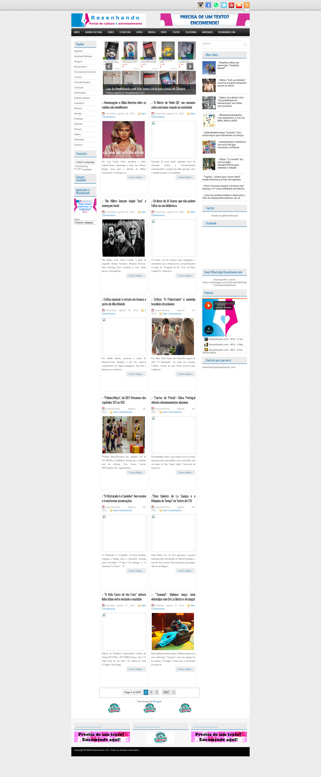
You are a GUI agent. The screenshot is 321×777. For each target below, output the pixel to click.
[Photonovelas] (149, 711)
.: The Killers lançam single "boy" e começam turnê (124, 203)
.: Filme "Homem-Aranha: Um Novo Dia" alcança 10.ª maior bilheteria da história (223, 187)
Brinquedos (80, 66)
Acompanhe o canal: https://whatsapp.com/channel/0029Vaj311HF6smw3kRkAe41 (225, 282)
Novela (78, 113)
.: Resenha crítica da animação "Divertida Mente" (228, 65)
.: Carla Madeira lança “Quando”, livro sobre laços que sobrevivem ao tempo (223, 134)
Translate (86, 169)
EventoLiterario (82, 98)
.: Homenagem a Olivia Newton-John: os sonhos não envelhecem (124, 104)
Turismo (78, 144)
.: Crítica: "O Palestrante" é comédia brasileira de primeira (173, 301)
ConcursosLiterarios (85, 71)
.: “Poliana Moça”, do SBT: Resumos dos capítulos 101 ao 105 (124, 399)
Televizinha (190, 32)
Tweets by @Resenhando (224, 215)
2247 (166, 692)
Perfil (164, 32)
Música (151, 32)
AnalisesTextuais (83, 56)
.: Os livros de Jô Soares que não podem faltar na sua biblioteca (173, 203)
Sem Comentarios (172, 313)
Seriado (78, 124)
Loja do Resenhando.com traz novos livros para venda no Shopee (145, 88)
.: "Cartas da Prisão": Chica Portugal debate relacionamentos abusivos (173, 399)
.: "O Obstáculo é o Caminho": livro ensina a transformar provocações (124, 498)
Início (77, 32)
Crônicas (79, 87)
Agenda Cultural (93, 32)
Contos (78, 77)
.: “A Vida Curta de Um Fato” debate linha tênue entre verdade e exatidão (124, 596)
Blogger (157, 701)
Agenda (78, 51)
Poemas (78, 118)
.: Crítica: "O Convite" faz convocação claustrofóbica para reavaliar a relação (230, 163)
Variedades (207, 32)
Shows (78, 129)
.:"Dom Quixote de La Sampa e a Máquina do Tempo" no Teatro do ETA (173, 498)
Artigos (78, 61)
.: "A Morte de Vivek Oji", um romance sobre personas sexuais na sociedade (173, 104)
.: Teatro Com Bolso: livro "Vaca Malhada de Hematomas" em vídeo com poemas (231, 101)
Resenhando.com (226, 32)
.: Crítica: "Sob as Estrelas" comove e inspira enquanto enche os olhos (232, 83)
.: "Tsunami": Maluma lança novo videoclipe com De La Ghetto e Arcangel (173, 596)
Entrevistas (80, 92)
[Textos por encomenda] (205, 25)
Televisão (79, 139)
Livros (139, 32)
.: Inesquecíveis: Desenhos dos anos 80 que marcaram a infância (232, 144)
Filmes (111, 32)
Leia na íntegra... (136, 177)
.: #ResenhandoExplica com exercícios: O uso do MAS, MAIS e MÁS (231, 118)
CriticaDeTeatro (82, 82)
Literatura (125, 32)
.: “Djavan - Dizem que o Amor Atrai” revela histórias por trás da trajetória (221, 178)
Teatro (176, 32)
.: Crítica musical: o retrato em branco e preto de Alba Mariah (124, 301)
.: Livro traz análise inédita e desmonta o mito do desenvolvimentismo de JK (223, 196)
